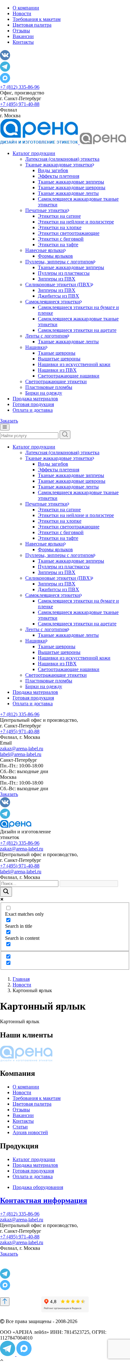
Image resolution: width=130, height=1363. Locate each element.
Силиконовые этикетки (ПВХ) (58, 284)
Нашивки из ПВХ (57, 370)
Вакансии (23, 36)
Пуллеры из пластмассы (64, 273)
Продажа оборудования (38, 1187)
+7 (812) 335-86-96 (19, 87)
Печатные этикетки (46, 210)
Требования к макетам (37, 19)
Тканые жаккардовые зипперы (71, 181)
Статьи (20, 1126)
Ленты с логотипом (46, 336)
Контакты (23, 42)
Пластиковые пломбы (48, 387)
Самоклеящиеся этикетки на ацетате (77, 330)
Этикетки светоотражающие (68, 233)
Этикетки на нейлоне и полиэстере (76, 221)
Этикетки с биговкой (61, 239)
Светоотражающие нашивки (68, 375)
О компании (26, 7)
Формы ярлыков (55, 256)
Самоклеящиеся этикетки (52, 301)
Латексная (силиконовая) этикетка (62, 159)
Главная (21, 979)
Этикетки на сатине (59, 216)
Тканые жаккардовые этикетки (58, 164)
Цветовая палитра (32, 25)
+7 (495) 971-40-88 (19, 104)
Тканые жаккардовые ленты (68, 193)
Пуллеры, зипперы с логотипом (59, 261)
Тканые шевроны (56, 353)
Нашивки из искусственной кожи (74, 364)
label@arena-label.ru (20, 754)
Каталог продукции (34, 153)
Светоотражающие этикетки (56, 381)
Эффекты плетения (58, 176)
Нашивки (35, 347)
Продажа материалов (35, 398)
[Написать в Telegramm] (8, 1354)
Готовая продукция (33, 404)
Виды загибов (53, 170)
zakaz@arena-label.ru (21, 748)
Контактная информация (43, 1200)
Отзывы (21, 30)
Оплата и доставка (33, 410)
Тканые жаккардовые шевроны (71, 187)
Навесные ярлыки (44, 250)
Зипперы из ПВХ (56, 278)
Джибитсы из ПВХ (58, 296)
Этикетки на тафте (58, 244)
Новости (22, 13)
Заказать (9, 420)
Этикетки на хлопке (59, 227)
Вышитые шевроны (59, 358)
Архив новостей (30, 1132)
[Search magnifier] (6, 892)
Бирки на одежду (43, 393)
